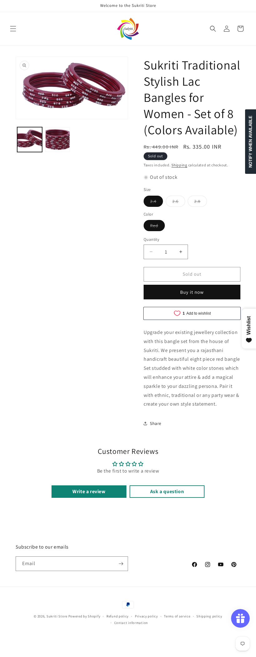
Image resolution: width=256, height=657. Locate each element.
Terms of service (177, 616)
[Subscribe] (121, 563)
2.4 (156, 202)
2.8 (200, 202)
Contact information (131, 623)
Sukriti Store (57, 616)
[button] (13, 29)
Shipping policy (209, 616)
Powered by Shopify (84, 616)
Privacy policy (146, 616)
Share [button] (155, 423)
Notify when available (250, 142)
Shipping (179, 165)
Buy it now (192, 292)
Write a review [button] (88, 491)
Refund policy (117, 616)
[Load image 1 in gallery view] (29, 139)
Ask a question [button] (167, 491)
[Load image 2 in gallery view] (57, 139)
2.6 (178, 202)
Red (157, 226)
